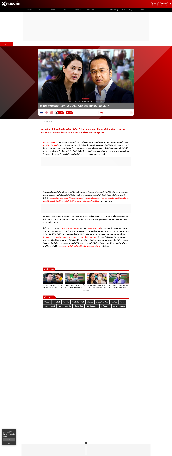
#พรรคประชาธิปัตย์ (102, 302)
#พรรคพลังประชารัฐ (64, 306)
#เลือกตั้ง (90, 302)
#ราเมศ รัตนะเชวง (119, 306)
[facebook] (153, 3)
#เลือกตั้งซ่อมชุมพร (92, 306)
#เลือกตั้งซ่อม (105, 306)
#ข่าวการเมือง (78, 306)
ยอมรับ (9, 439)
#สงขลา (122, 302)
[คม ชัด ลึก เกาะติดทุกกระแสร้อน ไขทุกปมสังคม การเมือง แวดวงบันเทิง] (86, 4)
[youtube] (161, 3)
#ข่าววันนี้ (56, 302)
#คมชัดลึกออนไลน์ (78, 302)
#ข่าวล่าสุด (47, 302)
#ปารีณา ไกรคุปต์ (49, 306)
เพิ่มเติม (5, 436)
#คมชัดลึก (66, 302)
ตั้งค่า (9, 443)
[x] (157, 3)
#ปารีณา (114, 302)
